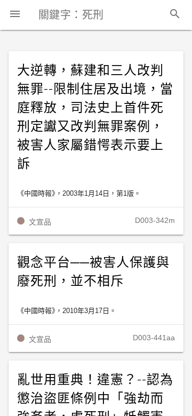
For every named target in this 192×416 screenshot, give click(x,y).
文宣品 (40, 222)
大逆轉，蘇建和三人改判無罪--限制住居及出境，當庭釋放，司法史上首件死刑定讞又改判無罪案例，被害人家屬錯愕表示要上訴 (95, 117)
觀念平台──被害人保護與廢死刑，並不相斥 (93, 272)
